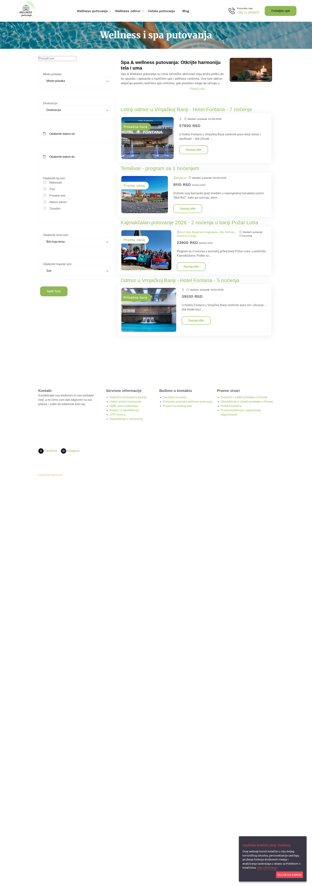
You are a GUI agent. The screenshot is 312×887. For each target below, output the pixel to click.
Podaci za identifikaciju (124, 410)
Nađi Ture (54, 291)
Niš (221, 232)
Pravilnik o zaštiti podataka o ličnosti (244, 397)
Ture (52, 189)
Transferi (54, 208)
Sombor (182, 235)
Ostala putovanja (161, 11)
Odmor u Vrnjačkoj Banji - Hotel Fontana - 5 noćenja (180, 280)
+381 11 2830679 (248, 12)
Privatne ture (57, 195)
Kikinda (230, 232)
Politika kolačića (231, 405)
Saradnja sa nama (174, 397)
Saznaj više (193, 149)
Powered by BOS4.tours (50, 475)
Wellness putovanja (92, 11)
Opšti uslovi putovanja (124, 405)
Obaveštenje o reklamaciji (126, 418)
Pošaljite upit (280, 11)
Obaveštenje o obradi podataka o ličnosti (247, 401)
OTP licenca (117, 414)
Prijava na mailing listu (177, 405)
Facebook (50, 450)
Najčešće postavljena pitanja (128, 397)
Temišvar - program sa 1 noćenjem (160, 168)
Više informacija (267, 867)
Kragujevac (211, 232)
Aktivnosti (55, 182)
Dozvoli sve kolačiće (289, 874)
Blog (185, 11)
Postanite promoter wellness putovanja (188, 401)
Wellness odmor (128, 11)
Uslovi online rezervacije (125, 401)
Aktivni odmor (58, 202)
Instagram (73, 450)
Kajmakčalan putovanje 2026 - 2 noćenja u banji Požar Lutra (189, 222)
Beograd (181, 177)
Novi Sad (184, 232)
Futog (192, 235)
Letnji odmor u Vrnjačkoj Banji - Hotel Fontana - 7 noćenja (186, 109)
